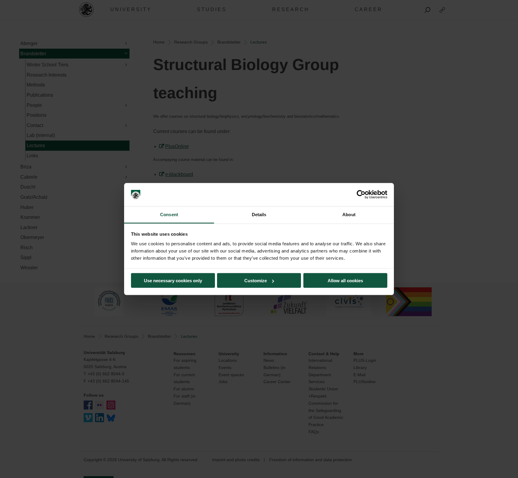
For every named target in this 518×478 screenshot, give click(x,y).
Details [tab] (259, 214)
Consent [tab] (169, 214)
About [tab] (349, 214)
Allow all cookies (345, 280)
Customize (255, 280)
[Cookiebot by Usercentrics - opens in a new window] (361, 194)
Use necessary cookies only (173, 280)
